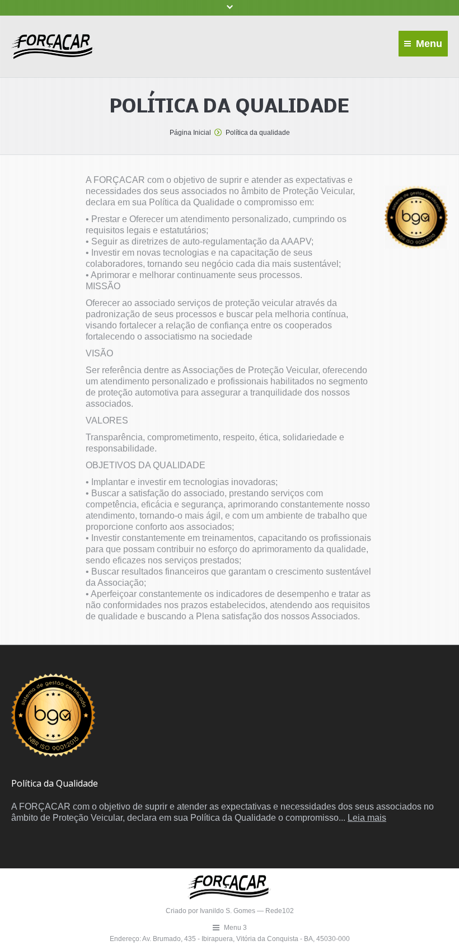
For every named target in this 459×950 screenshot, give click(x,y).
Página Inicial (190, 133)
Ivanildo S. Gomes (228, 911)
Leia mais (367, 817)
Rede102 (279, 911)
